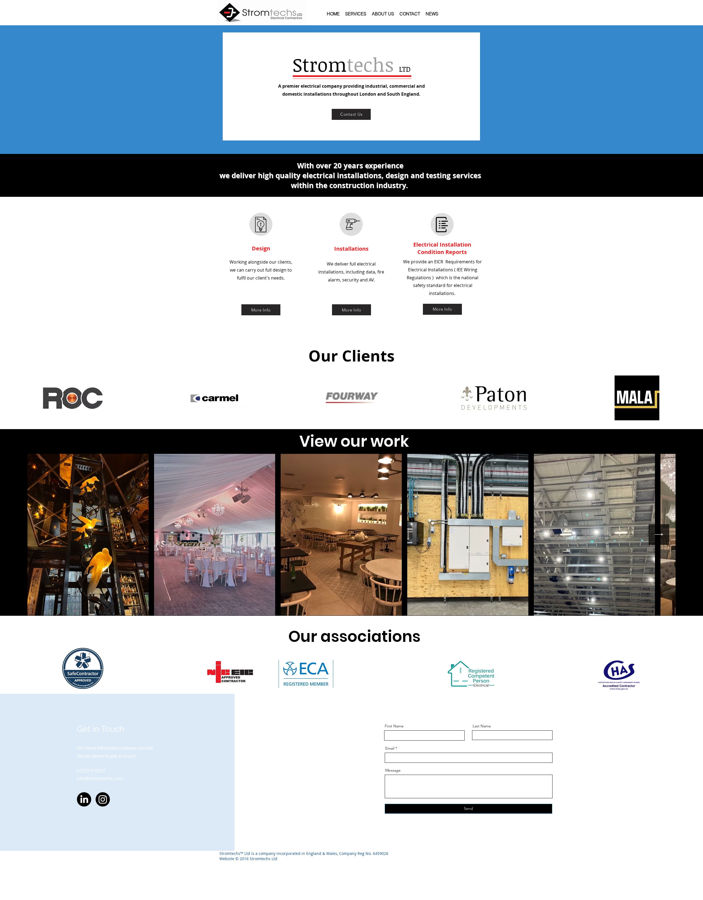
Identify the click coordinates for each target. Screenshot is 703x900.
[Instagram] (103, 799)
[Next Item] (659, 534)
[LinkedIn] (84, 799)
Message (393, 770)
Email (389, 748)
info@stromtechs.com (100, 778)
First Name (394, 726)
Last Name (482, 726)
